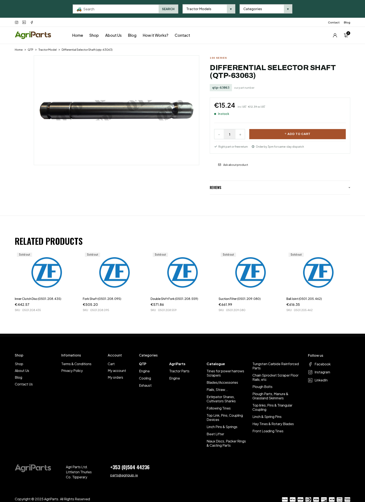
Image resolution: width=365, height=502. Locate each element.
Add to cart (299, 134)
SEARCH (168, 9)
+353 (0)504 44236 (130, 467)
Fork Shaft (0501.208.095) (102, 299)
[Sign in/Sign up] (335, 35)
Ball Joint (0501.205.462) (304, 299)
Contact (334, 22)
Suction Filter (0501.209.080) (240, 299)
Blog (347, 22)
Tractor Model (47, 49)
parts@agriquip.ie (124, 475)
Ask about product (235, 164)
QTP (30, 49)
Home (19, 49)
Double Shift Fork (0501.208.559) (174, 299)
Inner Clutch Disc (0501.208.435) (38, 299)
